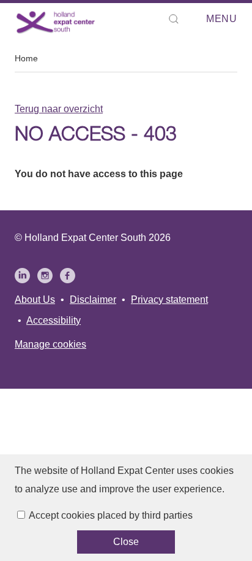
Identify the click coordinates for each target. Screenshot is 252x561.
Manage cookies (50, 344)
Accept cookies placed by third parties (111, 515)
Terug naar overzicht (59, 109)
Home (26, 58)
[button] (173, 19)
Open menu (202, 19)
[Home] (56, 22)
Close (126, 541)
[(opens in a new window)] (22, 275)
